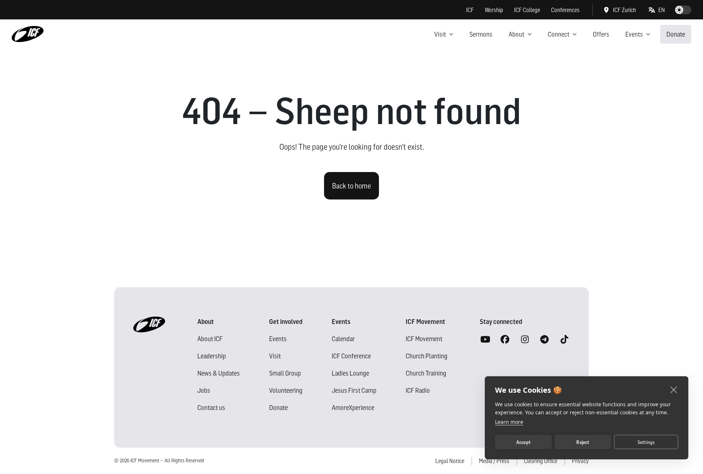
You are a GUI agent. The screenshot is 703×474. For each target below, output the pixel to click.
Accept (523, 442)
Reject (582, 442)
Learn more (509, 421)
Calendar (343, 339)
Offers (601, 34)
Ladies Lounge (350, 373)
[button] (657, 9)
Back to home (351, 186)
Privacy (580, 460)
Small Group (285, 373)
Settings (646, 442)
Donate (675, 34)
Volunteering (285, 390)
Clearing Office (540, 460)
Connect (558, 34)
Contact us (211, 407)
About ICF (210, 339)
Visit (440, 34)
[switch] (683, 9)
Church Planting (426, 356)
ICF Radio (418, 390)
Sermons (480, 34)
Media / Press (494, 460)
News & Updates (218, 373)
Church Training (426, 373)
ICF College (527, 10)
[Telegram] (544, 339)
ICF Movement (424, 339)
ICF (470, 10)
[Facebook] (504, 339)
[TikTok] (564, 339)
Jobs (203, 390)
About (516, 34)
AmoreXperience (353, 407)
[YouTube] (485, 339)
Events (634, 34)
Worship (494, 10)
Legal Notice (449, 460)
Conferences (565, 10)
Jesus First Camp (354, 390)
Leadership (211, 356)
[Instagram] (524, 339)
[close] (674, 389)
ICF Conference (351, 356)
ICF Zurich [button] (624, 10)
